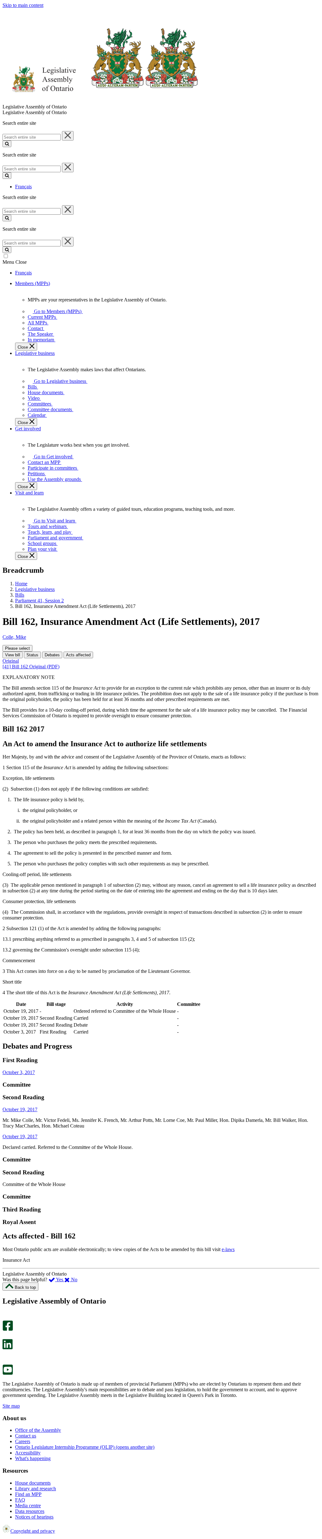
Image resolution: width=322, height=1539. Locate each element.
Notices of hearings (34, 1517)
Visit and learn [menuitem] (29, 492)
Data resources (29, 1511)
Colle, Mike (14, 637)
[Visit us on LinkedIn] (8, 1347)
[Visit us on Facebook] (8, 1329)
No (73, 1279)
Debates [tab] (52, 655)
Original (11, 661)
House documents (33, 1483)
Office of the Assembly (38, 1430)
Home (21, 583)
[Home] (100, 101)
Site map (11, 1406)
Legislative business (35, 589)
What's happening (33, 1458)
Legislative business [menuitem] (35, 353)
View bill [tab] (12, 655)
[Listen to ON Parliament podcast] (5, 1356)
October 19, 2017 (20, 1109)
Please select (17, 648)
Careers (22, 1441)
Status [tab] (32, 655)
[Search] (7, 144)
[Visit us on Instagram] (6, 1317)
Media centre (28, 1505)
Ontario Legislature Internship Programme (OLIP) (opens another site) (84, 1447)
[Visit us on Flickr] (6, 1361)
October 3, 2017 (19, 1072)
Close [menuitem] (23, 347)
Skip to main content (23, 5)
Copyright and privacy (32, 1531)
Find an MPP (28, 1494)
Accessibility (28, 1452)
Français (23, 186)
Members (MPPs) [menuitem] (32, 283)
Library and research (35, 1488)
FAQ (20, 1500)
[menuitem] (57, 311)
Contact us (25, 1435)
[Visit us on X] (6, 1336)
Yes (59, 1279)
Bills (19, 595)
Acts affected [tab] (78, 655)
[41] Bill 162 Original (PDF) (31, 666)
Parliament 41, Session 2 (39, 600)
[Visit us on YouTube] (8, 1373)
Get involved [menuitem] (28, 428)
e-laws (228, 1249)
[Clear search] (68, 136)
